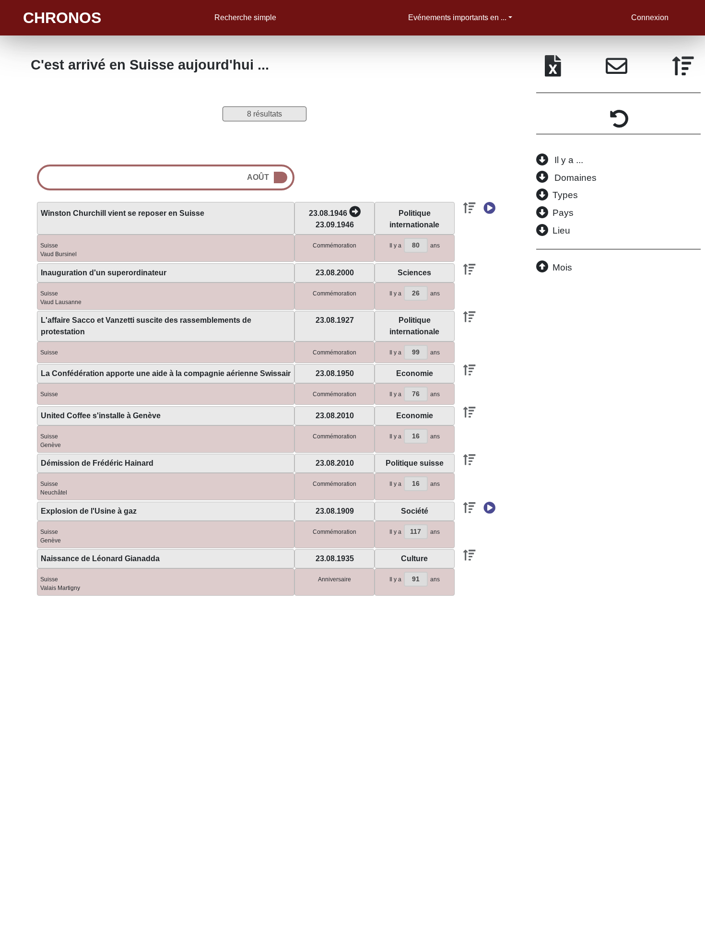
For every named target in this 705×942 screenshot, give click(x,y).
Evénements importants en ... (457, 17)
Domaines (575, 178)
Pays (563, 213)
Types (565, 195)
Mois (562, 267)
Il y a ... (568, 160)
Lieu (561, 230)
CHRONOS (62, 17)
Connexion (650, 17)
